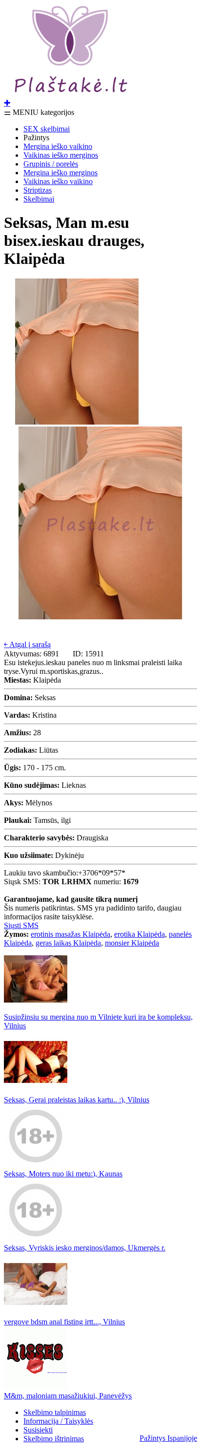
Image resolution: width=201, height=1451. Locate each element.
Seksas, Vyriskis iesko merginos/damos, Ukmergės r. (84, 1248)
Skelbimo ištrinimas (53, 1438)
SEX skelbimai (46, 129)
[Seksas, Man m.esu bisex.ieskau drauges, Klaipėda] (77, 422)
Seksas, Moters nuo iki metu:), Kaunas (63, 1174)
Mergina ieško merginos (60, 172)
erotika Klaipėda (139, 934)
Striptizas (37, 190)
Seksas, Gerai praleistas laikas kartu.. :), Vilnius (76, 1100)
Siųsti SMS (21, 925)
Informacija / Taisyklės (58, 1421)
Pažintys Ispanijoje (168, 1438)
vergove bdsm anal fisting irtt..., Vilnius (64, 1322)
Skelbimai (38, 199)
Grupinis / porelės (50, 164)
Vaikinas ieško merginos (60, 155)
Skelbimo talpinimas (54, 1412)
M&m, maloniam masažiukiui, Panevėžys (68, 1396)
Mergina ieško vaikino (57, 146)
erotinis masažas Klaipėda (70, 934)
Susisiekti (38, 1430)
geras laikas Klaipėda (68, 943)
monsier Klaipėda (132, 943)
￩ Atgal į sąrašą (27, 644)
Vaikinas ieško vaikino (58, 181)
